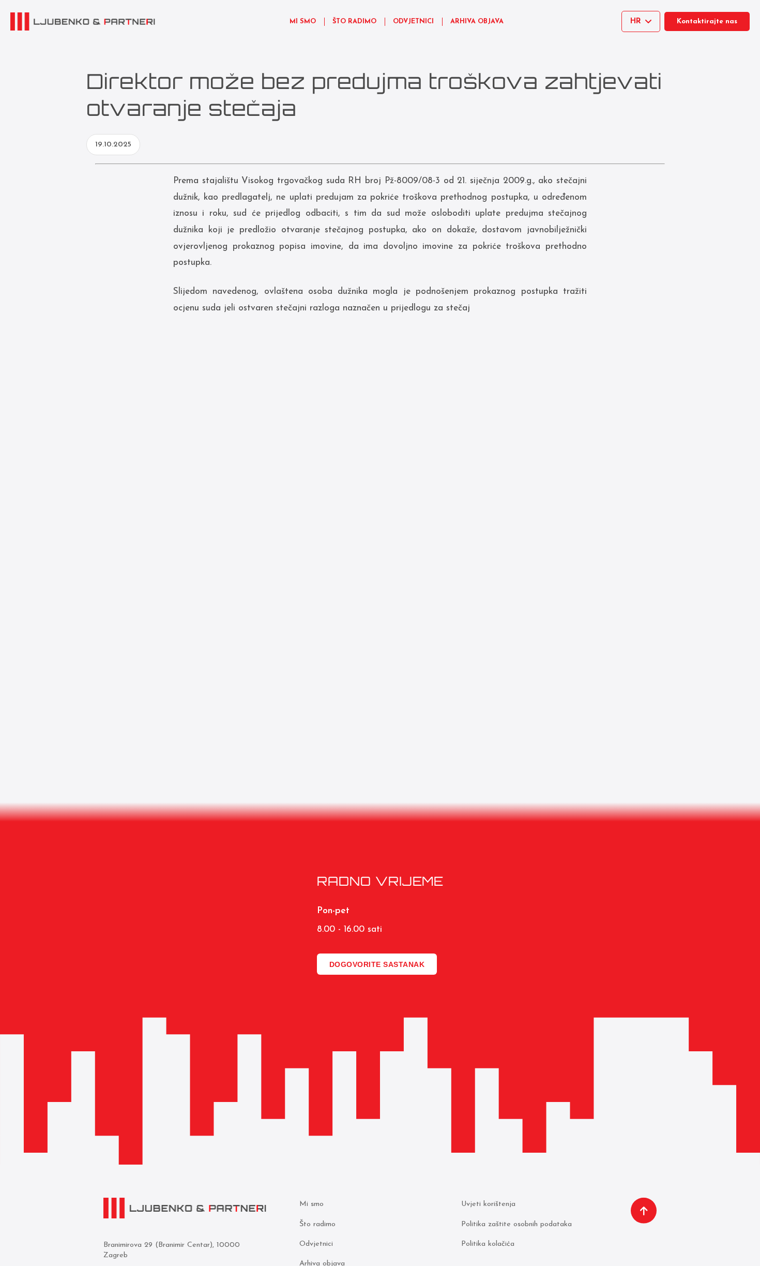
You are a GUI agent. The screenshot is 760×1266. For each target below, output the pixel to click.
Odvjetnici (316, 1244)
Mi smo (311, 1204)
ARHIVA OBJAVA (477, 21)
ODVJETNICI (413, 21)
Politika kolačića (487, 1244)
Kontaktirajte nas (707, 21)
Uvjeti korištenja (488, 1204)
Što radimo (317, 1224)
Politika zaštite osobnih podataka (516, 1224)
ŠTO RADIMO (354, 21)
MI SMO (303, 21)
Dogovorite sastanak (377, 964)
